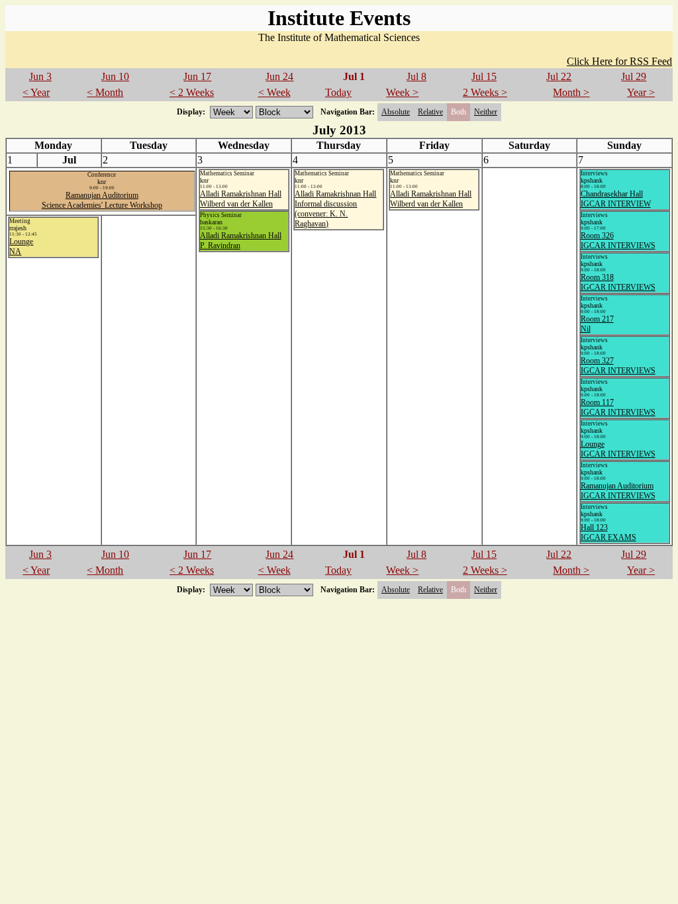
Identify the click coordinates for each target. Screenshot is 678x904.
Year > (641, 92)
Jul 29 (633, 76)
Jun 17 (197, 76)
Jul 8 (416, 76)
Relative (430, 111)
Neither (485, 111)
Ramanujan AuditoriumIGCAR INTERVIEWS (618, 490)
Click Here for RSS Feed (619, 61)
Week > (402, 92)
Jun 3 (40, 76)
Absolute (395, 111)
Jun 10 (115, 76)
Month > (571, 92)
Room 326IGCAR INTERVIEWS (618, 240)
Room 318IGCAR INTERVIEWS (618, 282)
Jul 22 (558, 76)
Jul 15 (484, 76)
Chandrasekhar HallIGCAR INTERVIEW (616, 198)
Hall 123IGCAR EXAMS (608, 532)
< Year (36, 92)
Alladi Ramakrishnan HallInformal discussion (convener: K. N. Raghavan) (335, 208)
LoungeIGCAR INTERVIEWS (618, 449)
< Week (274, 92)
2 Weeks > (485, 92)
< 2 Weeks (192, 92)
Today (338, 92)
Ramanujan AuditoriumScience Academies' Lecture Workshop (102, 200)
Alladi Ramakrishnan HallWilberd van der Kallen (240, 198)
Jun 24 (279, 76)
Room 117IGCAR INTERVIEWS (618, 407)
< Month (105, 92)
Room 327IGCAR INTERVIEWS (618, 365)
